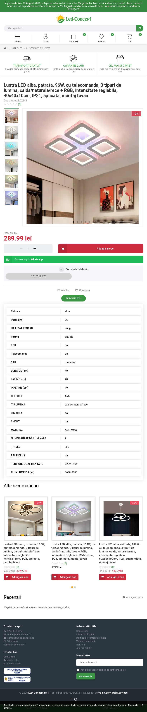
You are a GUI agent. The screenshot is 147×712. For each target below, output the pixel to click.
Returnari (81, 644)
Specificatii (73, 298)
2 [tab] (77, 222)
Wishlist (65, 290)
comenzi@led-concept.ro (20, 638)
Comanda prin (29, 259)
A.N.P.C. (80, 648)
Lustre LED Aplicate (38, 48)
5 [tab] (89, 222)
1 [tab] (73, 222)
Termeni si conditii (86, 641)
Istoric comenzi (12, 663)
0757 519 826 (38, 276)
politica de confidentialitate (112, 670)
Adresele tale (11, 660)
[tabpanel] (83, 167)
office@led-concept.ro (19, 634)
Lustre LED (16, 48)
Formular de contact (15, 644)
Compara (84, 290)
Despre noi (82, 631)
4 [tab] (85, 222)
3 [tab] (81, 222)
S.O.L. (89, 648)
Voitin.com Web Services (113, 692)
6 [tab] (93, 222)
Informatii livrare (85, 634)
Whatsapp (12, 641)
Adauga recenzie (134, 597)
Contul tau (9, 657)
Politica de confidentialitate (91, 638)
